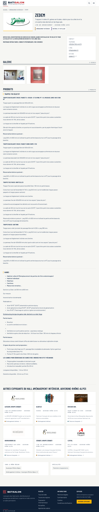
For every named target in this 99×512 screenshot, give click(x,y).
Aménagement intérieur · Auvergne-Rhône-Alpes (22, 472)
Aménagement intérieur (16, 9)
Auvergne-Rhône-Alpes (13, 468)
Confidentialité (62, 497)
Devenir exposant (84, 501)
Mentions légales (62, 495)
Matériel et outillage (59, 28)
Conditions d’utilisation (64, 503)
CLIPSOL (70, 441)
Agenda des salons (44, 508)
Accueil (5, 9)
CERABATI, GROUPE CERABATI (44, 441)
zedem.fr (73, 56)
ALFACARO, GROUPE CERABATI (13, 407)
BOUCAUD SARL (72, 407)
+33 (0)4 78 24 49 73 (75, 44)
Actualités (41, 505)
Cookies (59, 500)
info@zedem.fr (73, 50)
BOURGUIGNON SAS (10, 441)
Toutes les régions (44, 497)
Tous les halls (42, 495)
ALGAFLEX (39, 407)
